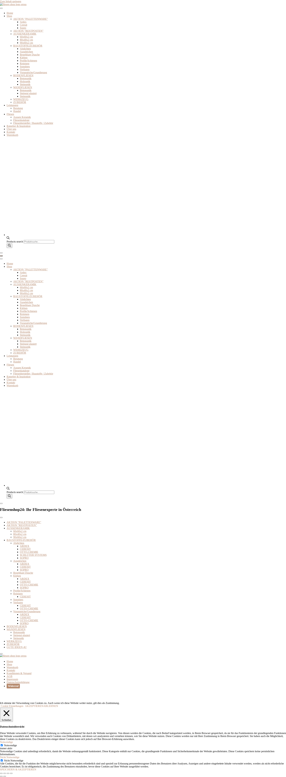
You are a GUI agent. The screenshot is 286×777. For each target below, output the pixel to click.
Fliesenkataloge (21, 120)
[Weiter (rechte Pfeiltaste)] (4, 776)
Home (10, 13)
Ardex (23, 21)
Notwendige (10, 745)
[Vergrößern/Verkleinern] (1, 773)
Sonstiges (25, 66)
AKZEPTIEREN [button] (34, 706)
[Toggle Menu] (1, 8)
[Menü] (1, 255)
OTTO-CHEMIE (29, 552)
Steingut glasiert (28, 93)
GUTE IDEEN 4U (17, 647)
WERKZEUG (20, 99)
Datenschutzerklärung (18, 682)
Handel (17, 111)
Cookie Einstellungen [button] (12, 706)
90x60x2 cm (26, 42)
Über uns (11, 129)
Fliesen (10, 114)
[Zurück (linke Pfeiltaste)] (1, 776)
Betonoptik (25, 78)
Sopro (23, 27)
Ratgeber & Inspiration (18, 126)
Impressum (12, 679)
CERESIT (25, 549)
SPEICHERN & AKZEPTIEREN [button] (18, 769)
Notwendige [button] (6, 742)
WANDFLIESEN (22, 87)
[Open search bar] (8, 238)
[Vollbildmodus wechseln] (4, 773)
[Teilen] (8, 773)
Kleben (23, 57)
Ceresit (23, 24)
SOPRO (24, 558)
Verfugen (24, 69)
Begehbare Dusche (30, 54)
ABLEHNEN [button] (50, 706)
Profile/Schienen (28, 60)
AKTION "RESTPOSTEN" (28, 30)
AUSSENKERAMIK (24, 33)
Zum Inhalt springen (10, 1)
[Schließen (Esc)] (11, 773)
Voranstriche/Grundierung (33, 72)
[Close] (1, 252)
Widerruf (13, 686)
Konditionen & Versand (19, 673)
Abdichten (25, 48)
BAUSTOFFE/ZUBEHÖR (27, 45)
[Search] (9, 245)
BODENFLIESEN (23, 75)
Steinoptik (25, 84)
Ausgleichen (26, 51)
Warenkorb (12, 135)
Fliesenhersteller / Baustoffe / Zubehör (33, 123)
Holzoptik (25, 81)
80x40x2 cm (26, 39)
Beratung (18, 108)
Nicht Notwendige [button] (9, 757)
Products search (15, 241)
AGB (9, 676)
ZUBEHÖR (19, 102)
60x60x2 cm (26, 36)
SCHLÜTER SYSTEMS (33, 555)
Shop (9, 16)
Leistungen (12, 105)
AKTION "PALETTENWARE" (30, 19)
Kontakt (11, 132)
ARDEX (24, 546)
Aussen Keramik (22, 117)
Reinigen (24, 63)
